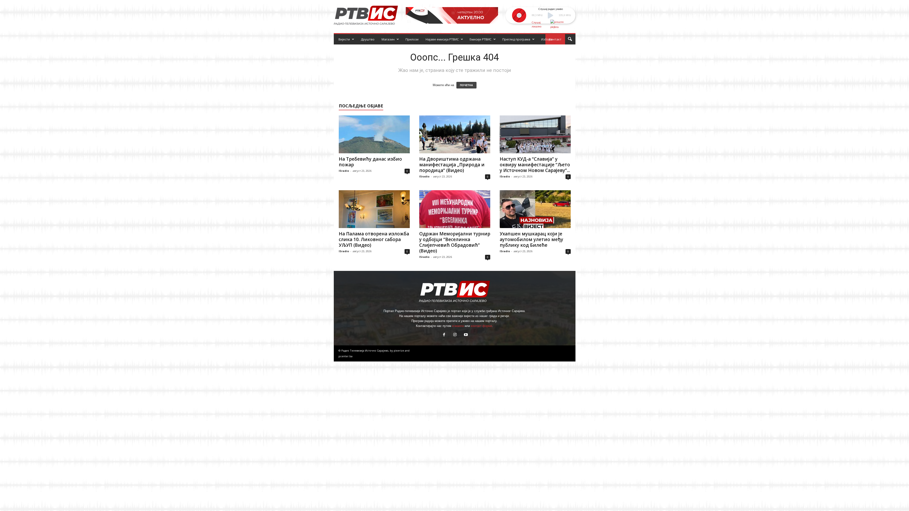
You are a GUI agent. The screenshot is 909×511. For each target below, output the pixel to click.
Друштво (367, 39)
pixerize (399, 350)
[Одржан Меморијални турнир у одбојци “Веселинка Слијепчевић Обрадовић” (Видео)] (454, 209)
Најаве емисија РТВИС (442, 39)
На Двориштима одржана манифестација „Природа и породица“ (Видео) (452, 164)
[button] (570, 39)
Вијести (344, 39)
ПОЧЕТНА (466, 85)
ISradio (344, 170)
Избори (547, 39)
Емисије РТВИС (480, 39)
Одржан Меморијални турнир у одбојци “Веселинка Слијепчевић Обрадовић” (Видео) (454, 242)
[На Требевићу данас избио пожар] (374, 134)
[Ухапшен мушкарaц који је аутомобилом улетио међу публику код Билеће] (535, 209)
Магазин (388, 39)
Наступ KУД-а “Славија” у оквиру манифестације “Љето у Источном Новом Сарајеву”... (535, 164)
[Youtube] (465, 335)
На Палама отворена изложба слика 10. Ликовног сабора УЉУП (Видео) (374, 239)
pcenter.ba (345, 356)
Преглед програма (516, 39)
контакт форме (481, 326)
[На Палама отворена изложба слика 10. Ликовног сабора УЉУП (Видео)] (374, 209)
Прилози (412, 39)
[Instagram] (455, 335)
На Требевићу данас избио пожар (370, 162)
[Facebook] (444, 335)
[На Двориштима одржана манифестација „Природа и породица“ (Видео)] (454, 134)
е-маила (458, 326)
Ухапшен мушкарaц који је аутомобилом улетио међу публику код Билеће (531, 239)
